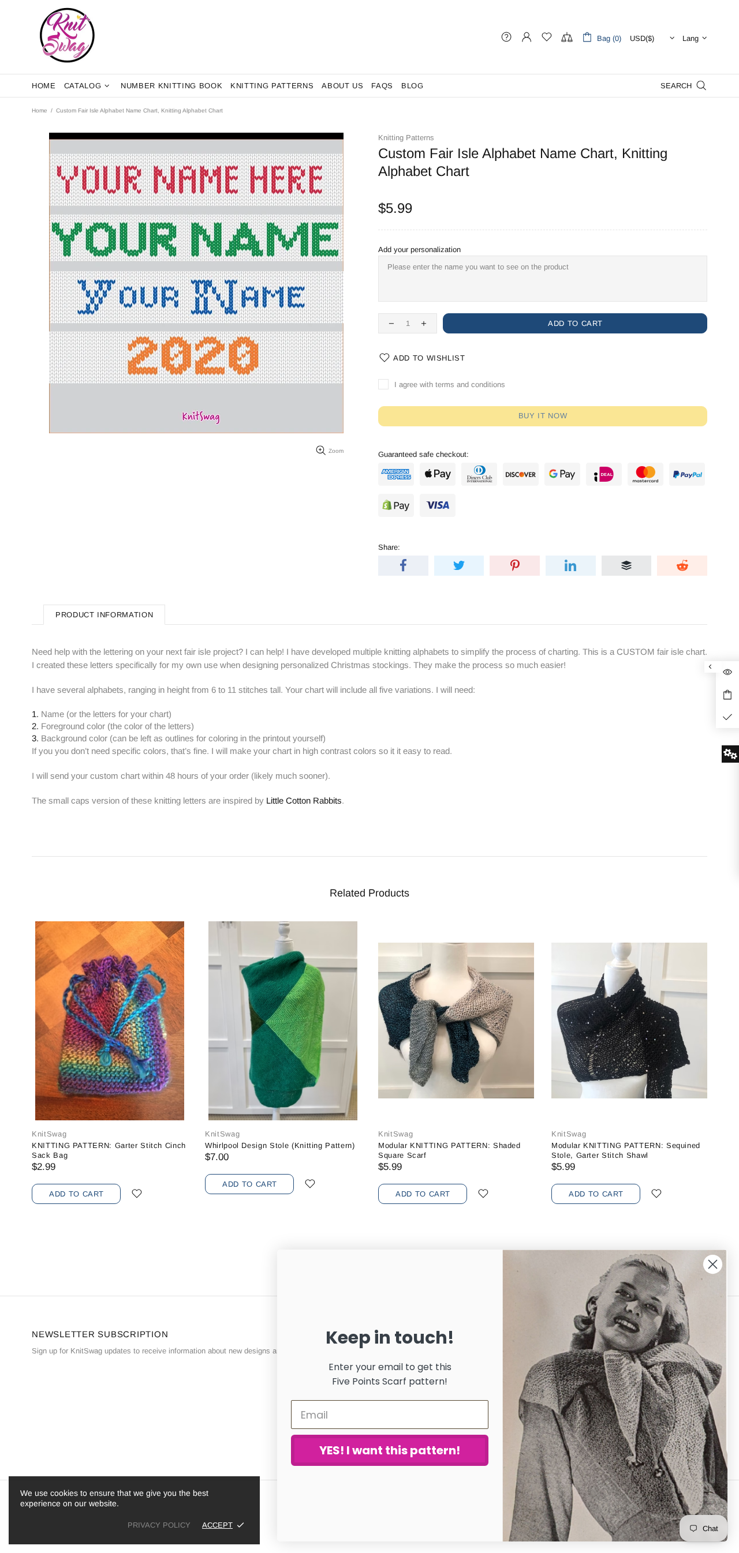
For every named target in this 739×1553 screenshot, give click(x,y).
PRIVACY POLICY (159, 1525)
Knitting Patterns (406, 137)
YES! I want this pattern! (389, 1450)
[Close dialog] (713, 1264)
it (273, 800)
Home (39, 110)
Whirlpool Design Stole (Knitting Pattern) (280, 1145)
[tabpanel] (456, 1076)
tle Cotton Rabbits (308, 800)
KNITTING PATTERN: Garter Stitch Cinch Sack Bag (109, 1150)
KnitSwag (67, 37)
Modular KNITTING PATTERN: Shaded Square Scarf (449, 1150)
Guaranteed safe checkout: (423, 454)
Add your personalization (419, 249)
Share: (389, 547)
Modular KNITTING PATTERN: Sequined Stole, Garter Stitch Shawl (625, 1150)
